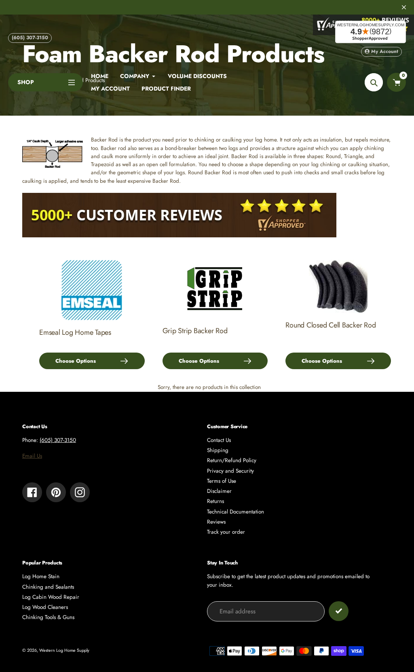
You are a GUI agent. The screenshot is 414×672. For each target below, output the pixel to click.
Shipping (217, 450)
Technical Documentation (235, 512)
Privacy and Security (230, 471)
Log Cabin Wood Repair (50, 597)
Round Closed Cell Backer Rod (330, 325)
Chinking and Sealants (48, 587)
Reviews (216, 522)
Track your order (226, 532)
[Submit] (339, 611)
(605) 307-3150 (30, 37)
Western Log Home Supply (64, 650)
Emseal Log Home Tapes (75, 332)
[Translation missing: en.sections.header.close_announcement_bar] (404, 7)
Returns (215, 501)
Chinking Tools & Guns (48, 617)
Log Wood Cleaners (45, 607)
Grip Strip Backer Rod (195, 331)
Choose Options (75, 361)
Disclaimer (219, 491)
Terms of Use (221, 481)
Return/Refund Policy (231, 460)
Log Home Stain (40, 576)
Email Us (32, 456)
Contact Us (219, 440)
